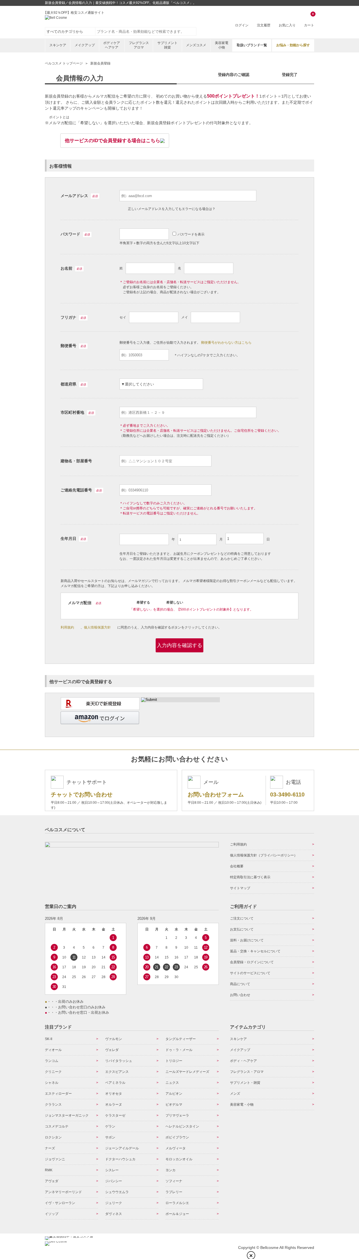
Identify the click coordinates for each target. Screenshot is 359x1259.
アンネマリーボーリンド (63, 1192)
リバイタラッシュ (118, 1061)
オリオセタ (113, 1094)
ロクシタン (53, 1137)
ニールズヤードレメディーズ (187, 1072)
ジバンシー (113, 1181)
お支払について (242, 929)
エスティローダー (58, 1094)
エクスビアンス (117, 1072)
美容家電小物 (221, 45)
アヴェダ (51, 1181)
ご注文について (242, 918)
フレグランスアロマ (139, 45)
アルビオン (173, 1094)
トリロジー (173, 1061)
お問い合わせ (240, 995)
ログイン (241, 25)
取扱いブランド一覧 (252, 45)
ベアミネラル (115, 1083)
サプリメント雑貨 (167, 45)
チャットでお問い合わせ (81, 794)
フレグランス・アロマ (247, 1072)
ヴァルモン (113, 1039)
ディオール (53, 1050)
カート (309, 20)
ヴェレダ (112, 1050)
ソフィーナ (173, 1181)
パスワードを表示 (191, 234)
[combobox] (145, 31)
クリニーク (53, 1072)
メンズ (235, 1094)
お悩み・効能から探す (293, 45)
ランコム (51, 1061)
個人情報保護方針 (97, 627)
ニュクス (172, 1083)
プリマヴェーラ (177, 1115)
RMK (48, 1170)
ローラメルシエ (177, 1203)
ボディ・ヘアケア (243, 1061)
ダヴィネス (113, 1214)
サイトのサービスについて (250, 973)
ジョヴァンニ (55, 1159)
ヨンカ (170, 1170)
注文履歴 (263, 25)
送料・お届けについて (247, 940)
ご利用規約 (238, 844)
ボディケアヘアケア (111, 45)
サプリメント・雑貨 (245, 1083)
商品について (240, 984)
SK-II (48, 1039)
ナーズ (50, 1148)
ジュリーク (113, 1203)
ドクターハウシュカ (120, 1159)
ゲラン (110, 1126)
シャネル (51, 1083)
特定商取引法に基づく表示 (250, 877)
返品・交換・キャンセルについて (255, 951)
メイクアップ (85, 45)
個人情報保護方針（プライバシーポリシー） (263, 855)
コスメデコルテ (56, 1126)
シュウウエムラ (117, 1192)
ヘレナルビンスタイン (182, 1126)
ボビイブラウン (177, 1137)
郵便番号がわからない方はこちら (226, 343)
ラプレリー (173, 1192)
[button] (100, 717)
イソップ (51, 1214)
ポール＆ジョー (177, 1214)
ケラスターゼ (115, 1115)
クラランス (53, 1104)
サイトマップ (240, 888)
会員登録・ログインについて (252, 962)
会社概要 (236, 866)
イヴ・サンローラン (60, 1203)
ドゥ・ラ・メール (178, 1050)
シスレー (112, 1170)
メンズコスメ (196, 45)
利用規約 (67, 627)
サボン (110, 1137)
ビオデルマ (173, 1104)
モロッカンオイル (178, 1159)
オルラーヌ (113, 1104)
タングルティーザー (180, 1039)
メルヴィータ (175, 1148)
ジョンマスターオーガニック (67, 1115)
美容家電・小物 (242, 1104)
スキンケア (57, 45)
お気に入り (287, 25)
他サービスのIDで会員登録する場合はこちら (112, 140)
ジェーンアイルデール (122, 1148)
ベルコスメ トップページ (64, 63)
